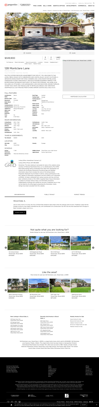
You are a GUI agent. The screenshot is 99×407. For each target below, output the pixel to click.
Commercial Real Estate (12, 366)
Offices (87, 366)
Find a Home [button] (37, 5)
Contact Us (88, 370)
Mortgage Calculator (78, 96)
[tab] (20, 195)
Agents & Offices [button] (59, 5)
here (69, 405)
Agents (87, 367)
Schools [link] (46, 62)
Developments (71, 5)
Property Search (52, 369)
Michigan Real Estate (11, 370)
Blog (49, 376)
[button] (78, 75)
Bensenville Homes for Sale (77, 321)
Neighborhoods (52, 370)
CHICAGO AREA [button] (70, 3)
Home (49, 366)
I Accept (83, 404)
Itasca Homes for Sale (75, 319)
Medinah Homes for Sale (76, 326)
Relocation (51, 373)
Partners (50, 374)
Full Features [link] (10, 62)
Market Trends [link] (37, 63)
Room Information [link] (19, 62)
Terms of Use (89, 373)
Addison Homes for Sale (76, 322)
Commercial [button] (82, 5)
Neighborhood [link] (54, 62)
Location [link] (40, 62)
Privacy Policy (89, 371)
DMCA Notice (89, 374)
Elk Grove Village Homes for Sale (78, 324)
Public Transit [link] (28, 63)
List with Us (89, 369)
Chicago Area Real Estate (12, 367)
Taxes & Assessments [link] (31, 62)
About (49, 367)
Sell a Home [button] (47, 5)
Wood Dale (25, 72)
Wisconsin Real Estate (12, 371)
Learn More (19, 212)
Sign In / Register (85, 3)
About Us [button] (91, 5)
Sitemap (85, 402)
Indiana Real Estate (11, 369)
